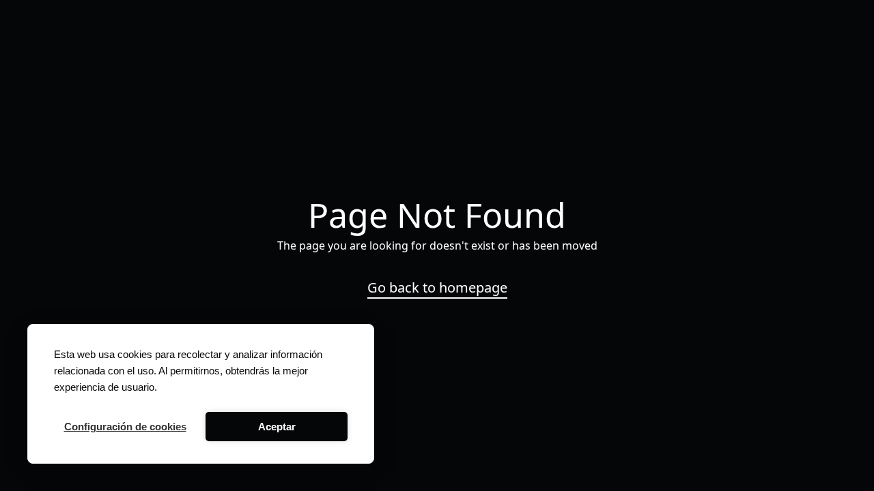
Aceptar (277, 426)
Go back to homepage (437, 288)
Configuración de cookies (125, 426)
